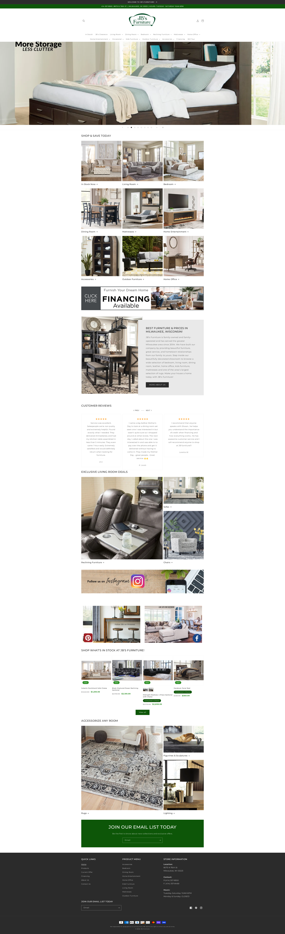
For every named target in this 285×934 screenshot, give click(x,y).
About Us (85, 880)
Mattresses (128, 231)
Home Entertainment (175, 231)
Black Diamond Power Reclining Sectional (125, 689)
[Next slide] (156, 127)
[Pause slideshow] (162, 127)
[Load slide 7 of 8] (148, 127)
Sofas (166, 507)
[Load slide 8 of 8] (151, 127)
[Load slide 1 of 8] (128, 127)
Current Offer (87, 872)
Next (148, 410)
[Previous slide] (122, 127)
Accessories (87, 279)
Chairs (167, 562)
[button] (83, 20)
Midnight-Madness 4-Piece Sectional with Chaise (157, 696)
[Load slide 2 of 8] (131, 127)
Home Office (170, 279)
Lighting (168, 813)
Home (83, 864)
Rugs (84, 813)
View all (142, 712)
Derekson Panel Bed (182, 688)
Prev (137, 410)
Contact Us (86, 884)
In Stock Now (88, 184)
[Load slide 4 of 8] (138, 127)
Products (85, 868)
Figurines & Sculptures (175, 755)
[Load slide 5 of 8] (141, 127)
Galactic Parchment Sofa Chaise (94, 688)
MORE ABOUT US (157, 385)
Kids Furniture (128, 884)
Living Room (129, 184)
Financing (85, 876)
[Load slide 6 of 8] (144, 127)
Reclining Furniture (91, 562)
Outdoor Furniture (132, 279)
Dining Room (88, 231)
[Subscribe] (160, 840)
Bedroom (168, 184)
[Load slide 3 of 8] (134, 127)
